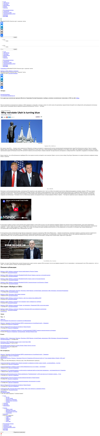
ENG (7, 40)
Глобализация (12, 290)
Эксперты (5, 403)
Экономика (8, 323)
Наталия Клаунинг (13, 389)
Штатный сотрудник (11, 410)
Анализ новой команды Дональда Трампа (28, 271)
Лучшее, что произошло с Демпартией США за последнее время (34, 305)
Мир (8, 388)
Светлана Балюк (21, 331)
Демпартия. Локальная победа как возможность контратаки (32, 309)
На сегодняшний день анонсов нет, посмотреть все (16, 320)
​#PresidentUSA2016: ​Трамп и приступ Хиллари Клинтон (32, 278)
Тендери (8, 402)
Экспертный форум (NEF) (9, 13)
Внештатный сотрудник (11, 411)
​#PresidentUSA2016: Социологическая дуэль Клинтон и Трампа (33, 282)
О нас (4, 1)
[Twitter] (50, 25)
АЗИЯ (7, 420)
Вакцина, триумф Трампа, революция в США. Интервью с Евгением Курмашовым (48, 290)
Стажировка (9, 412)
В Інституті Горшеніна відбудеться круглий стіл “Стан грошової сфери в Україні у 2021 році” (43, 358)
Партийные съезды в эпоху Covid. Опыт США (20, 341)
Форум (2, 326)
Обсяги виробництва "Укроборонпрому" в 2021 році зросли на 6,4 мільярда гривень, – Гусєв (39, 374)
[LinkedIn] (50, 28)
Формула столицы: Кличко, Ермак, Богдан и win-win (23, 345)
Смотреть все (4, 311)
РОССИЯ (8, 421)
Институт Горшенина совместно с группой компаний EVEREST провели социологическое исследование (31, 330)
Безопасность (4, 374)
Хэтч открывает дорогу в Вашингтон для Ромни (30, 301)
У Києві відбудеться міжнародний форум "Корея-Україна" (17, 326)
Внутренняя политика (8, 10)
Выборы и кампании (13, 71)
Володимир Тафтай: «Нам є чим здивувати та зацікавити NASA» (30, 388)
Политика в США (7, 12)
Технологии (3, 381)
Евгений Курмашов (12, 73)
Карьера (5, 6)
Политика (5, 15)
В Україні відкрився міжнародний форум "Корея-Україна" (26, 377)
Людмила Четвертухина (31, 331)
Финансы (3, 323)
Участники (5, 4)
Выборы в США (4, 71)
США (7, 417)
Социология (6, 11)
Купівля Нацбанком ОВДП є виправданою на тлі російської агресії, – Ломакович (30, 323)
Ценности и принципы (11, 399)
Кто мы (7, 397)
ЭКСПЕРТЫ (6, 2)
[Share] (50, 35)
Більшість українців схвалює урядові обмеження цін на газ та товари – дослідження (26, 366)
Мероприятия (6, 5)
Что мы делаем (9, 398)
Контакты (5, 7)
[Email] (50, 30)
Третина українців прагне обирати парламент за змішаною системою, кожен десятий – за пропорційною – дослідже (33, 363)
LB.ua (77, 98)
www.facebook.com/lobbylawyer (8, 95)
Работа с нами (9, 409)
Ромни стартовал (21, 294)
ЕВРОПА (8, 418)
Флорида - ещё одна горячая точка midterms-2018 (30, 298)
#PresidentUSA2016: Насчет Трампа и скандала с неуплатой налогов (34, 275)
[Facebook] (50, 23)
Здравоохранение (5, 377)
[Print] (50, 33)
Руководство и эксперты (11, 400)
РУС (4, 39)
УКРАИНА (8, 416)
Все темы (5, 16)
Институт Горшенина (13, 324)
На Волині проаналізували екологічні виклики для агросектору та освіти (23, 381)
